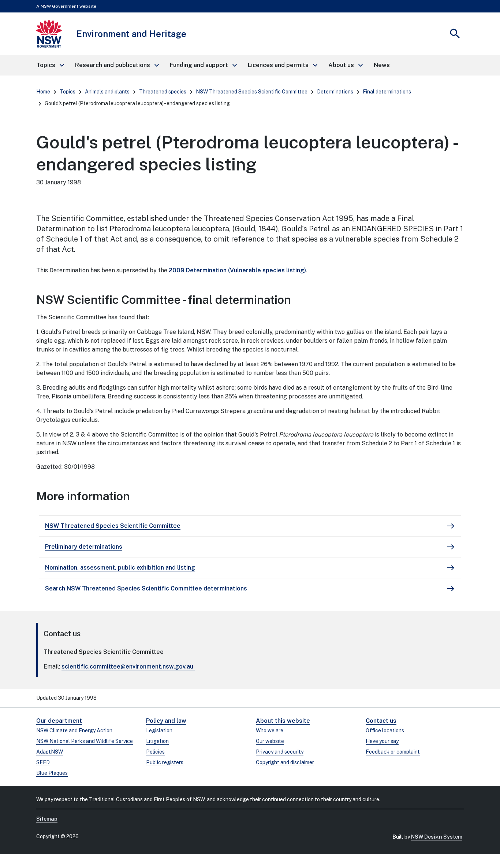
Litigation (157, 741)
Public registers (164, 762)
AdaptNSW (49, 752)
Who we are (269, 730)
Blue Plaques (52, 773)
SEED (43, 762)
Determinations (335, 92)
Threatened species (162, 92)
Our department (59, 720)
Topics (67, 92)
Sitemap (46, 819)
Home (43, 92)
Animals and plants (107, 92)
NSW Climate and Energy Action (74, 730)
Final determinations (387, 92)
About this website (283, 720)
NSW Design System (436, 837)
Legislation (159, 730)
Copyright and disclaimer (285, 762)
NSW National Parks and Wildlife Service (84, 741)
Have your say (382, 741)
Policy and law (166, 720)
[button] (49, 65)
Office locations (385, 730)
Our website (270, 741)
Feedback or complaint (393, 752)
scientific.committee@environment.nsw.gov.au (127, 666)
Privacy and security (279, 752)
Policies (155, 752)
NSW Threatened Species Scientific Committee (251, 92)
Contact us (381, 720)
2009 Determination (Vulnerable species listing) (237, 270)
